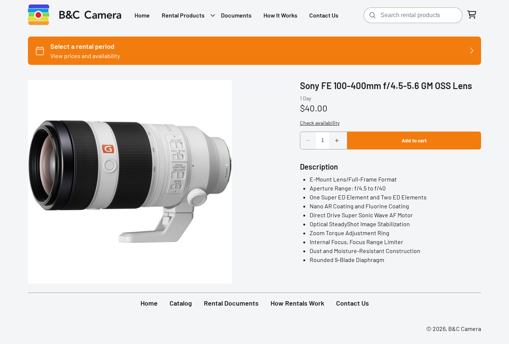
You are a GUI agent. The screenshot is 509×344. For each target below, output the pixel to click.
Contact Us (352, 303)
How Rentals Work (297, 303)
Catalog (181, 303)
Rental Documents (231, 303)
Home (149, 303)
